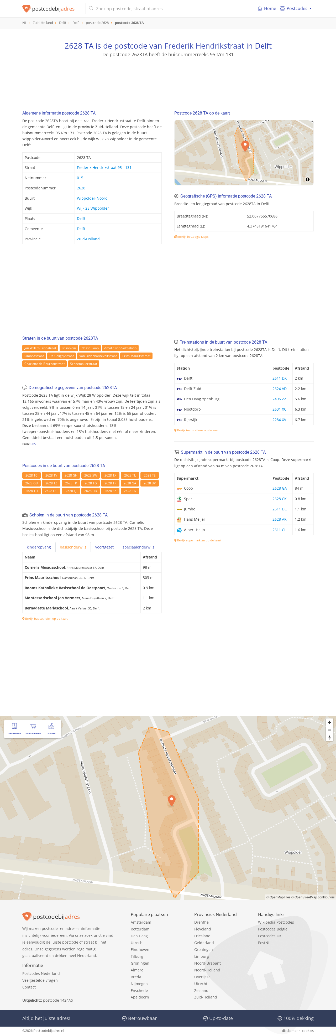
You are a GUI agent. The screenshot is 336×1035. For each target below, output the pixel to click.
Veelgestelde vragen (40, 980)
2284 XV (279, 419)
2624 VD (279, 388)
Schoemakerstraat (83, 363)
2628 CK (279, 498)
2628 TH (31, 491)
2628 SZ (110, 491)
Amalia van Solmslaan (120, 348)
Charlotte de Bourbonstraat (44, 363)
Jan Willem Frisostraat (40, 348)
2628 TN (130, 491)
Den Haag (139, 935)
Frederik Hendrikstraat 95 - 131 (104, 167)
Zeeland (201, 990)
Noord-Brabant (207, 963)
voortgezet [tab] (104, 547)
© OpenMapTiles (278, 897)
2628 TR (110, 483)
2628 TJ (71, 491)
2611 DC (279, 508)
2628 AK (279, 519)
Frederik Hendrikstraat (204, 45)
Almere (137, 969)
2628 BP (150, 483)
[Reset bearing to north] (329, 737)
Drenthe (201, 922)
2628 (81, 187)
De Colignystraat (61, 356)
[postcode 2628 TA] (51, 8)
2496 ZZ (279, 398)
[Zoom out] (329, 730)
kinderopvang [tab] (39, 547)
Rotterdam (140, 929)
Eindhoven (140, 949)
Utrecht (137, 942)
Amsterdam (141, 922)
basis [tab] (73, 547)
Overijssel (203, 976)
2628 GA (130, 483)
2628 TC (31, 475)
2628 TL (130, 475)
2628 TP (71, 483)
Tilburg (137, 956)
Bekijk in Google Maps (192, 237)
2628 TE (150, 475)
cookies (308, 1030)
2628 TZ (51, 483)
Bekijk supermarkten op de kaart (198, 540)
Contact (29, 987)
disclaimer (290, 1030)
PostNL (264, 942)
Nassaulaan (90, 348)
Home (270, 8)
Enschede (139, 990)
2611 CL (279, 529)
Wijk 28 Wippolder (93, 208)
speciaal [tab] (138, 547)
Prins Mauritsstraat (136, 356)
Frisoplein (69, 348)
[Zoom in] (329, 722)
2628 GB (31, 483)
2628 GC (51, 491)
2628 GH (71, 475)
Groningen (140, 963)
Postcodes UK (270, 935)
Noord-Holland (207, 969)
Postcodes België (272, 929)
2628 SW (90, 475)
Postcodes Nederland (41, 973)
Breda (136, 976)
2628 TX (110, 475)
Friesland (202, 935)
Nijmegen (139, 983)
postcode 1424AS (58, 1000)
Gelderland (204, 942)
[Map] (244, 152)
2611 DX (279, 378)
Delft (81, 218)
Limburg (201, 956)
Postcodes (297, 8)
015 (80, 177)
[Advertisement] (168, 81)
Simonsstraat (34, 356)
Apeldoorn (140, 997)
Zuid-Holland (88, 238)
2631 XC (279, 409)
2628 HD (90, 491)
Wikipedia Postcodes (276, 922)
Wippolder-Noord (92, 198)
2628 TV (51, 475)
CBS (33, 444)
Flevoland (202, 929)
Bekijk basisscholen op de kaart (46, 618)
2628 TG (91, 483)
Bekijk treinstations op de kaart (197, 430)
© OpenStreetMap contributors (313, 897)
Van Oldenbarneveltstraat (98, 356)
